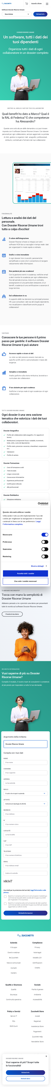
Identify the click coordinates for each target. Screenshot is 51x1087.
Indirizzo (7, 810)
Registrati (37, 1021)
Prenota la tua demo (12, 614)
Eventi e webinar (14, 952)
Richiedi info (25, 1072)
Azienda (7, 779)
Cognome (7, 769)
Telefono (7, 851)
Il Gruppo (13, 947)
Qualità (13, 989)
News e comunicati (14, 963)
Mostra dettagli (37, 566)
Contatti (14, 968)
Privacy (37, 947)
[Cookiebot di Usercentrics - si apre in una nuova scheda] (38, 503)
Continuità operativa (13, 999)
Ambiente (37, 995)
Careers (13, 973)
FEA (13, 1021)
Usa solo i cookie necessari (25, 581)
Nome (6, 758)
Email (6, 861)
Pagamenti (37, 1031)
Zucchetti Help (37, 1037)
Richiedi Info (40, 14)
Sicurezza (13, 995)
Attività (7, 800)
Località (7, 831)
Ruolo (6, 789)
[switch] (45, 542)
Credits (37, 968)
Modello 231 (37, 958)
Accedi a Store (36, 3)
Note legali (37, 952)
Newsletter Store (37, 1042)
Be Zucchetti (13, 958)
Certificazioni (37, 963)
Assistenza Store (37, 1026)
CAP (5, 841)
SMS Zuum (14, 1026)
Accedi (37, 1016)
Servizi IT (13, 1016)
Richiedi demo (25, 1078)
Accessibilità (37, 999)
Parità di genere (37, 989)
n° (4, 820)
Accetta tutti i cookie (25, 573)
